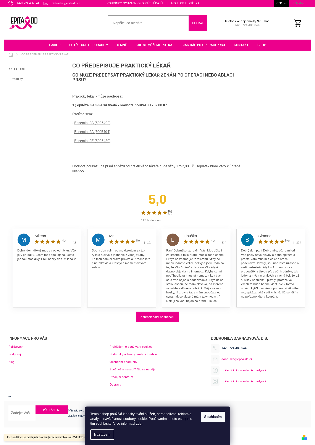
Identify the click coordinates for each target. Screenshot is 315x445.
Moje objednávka (185, 3)
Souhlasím (213, 417)
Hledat (198, 23)
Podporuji (14, 354)
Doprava (115, 384)
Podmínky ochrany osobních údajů (135, 3)
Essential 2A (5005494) (92, 132)
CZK (279, 3)
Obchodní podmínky (123, 361)
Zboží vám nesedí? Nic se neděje (132, 369)
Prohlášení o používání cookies (131, 346)
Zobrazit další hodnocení (157, 317)
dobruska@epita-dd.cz (236, 359)
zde (139, 423)
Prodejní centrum (121, 377)
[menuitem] (55, 45)
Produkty (17, 78)
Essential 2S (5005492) (92, 123)
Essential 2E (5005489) (92, 141)
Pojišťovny (15, 346)
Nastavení (102, 434)
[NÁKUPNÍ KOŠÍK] (300, 23)
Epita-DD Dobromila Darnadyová (243, 370)
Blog (11, 361)
